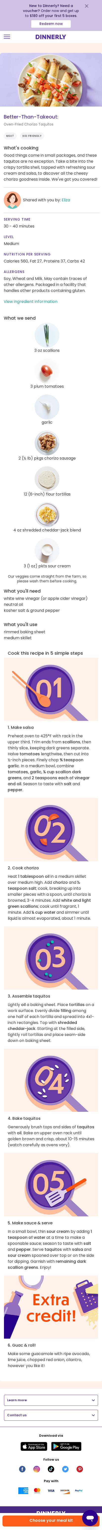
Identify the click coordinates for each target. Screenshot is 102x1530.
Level (9, 236)
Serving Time (17, 219)
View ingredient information (30, 301)
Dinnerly (51, 37)
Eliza (66, 200)
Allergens (14, 271)
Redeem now (51, 23)
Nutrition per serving (27, 254)
